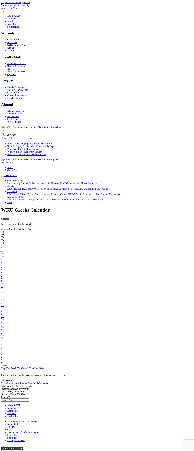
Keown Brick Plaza (16, 197)
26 (2, 327)
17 (2, 302)
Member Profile (14, 98)
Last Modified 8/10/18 (12, 448)
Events (10, 186)
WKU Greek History (17, 194)
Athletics (11, 24)
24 (2, 322)
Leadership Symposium (71, 188)
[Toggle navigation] (2, 176)
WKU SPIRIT (14, 122)
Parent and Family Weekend (96, 188)
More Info (18, 8)
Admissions (12, 21)
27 (2, 330)
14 (2, 294)
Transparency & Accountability (22, 421)
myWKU (11, 74)
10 (2, 283)
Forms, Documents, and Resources (44, 194)
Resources (12, 191)
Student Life (13, 26)
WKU (10, 167)
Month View (28, 368)
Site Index (12, 437)
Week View (16, 368)
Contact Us (12, 435)
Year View (39, 368)
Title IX (11, 427)
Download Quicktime (38, 383)
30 (2, 338)
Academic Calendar (16, 63)
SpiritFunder (13, 119)
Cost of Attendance (16, 95)
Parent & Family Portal (18, 90)
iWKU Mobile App (16, 45)
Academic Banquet (16, 188)
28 (2, 333)
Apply (4, 8)
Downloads (7, 380)
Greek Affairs (13, 170)
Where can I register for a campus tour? (26, 149)
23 (2, 319)
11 (2, 286)
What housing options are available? (24, 151)
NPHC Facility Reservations (81, 194)
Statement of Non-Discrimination (23, 432)
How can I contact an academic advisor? (26, 154)
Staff (9, 202)
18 (2, 305)
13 (2, 292)
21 (2, 313)
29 (2, 335)
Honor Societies (89, 183)
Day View (6, 368)
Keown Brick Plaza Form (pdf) (22, 199)
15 (2, 297)
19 (2, 308)
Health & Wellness (16, 71)
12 (2, 289)
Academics (12, 18)
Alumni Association (16, 111)
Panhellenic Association (39, 183)
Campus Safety (14, 39)
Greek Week (32, 188)
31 (2, 341)
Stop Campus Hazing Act (107, 194)
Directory (11, 69)
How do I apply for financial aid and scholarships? (31, 146)
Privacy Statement (16, 440)
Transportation (14, 50)
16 (2, 300)
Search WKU (8, 135)
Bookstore (12, 42)
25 (2, 324)
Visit (10, 8)
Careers (11, 429)
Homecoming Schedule (49, 188)
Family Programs (15, 87)
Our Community (15, 180)
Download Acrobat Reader (14, 383)
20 (2, 311)
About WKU (13, 16)
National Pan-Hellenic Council (66, 183)
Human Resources (16, 66)
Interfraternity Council (17, 183)
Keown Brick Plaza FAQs (90, 199)
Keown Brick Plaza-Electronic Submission (57, 199)
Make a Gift (13, 116)
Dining (10, 48)
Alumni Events (14, 113)
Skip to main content (11, 2)
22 (2, 316)
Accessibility (13, 424)
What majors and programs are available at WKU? (31, 143)
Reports (64, 194)
